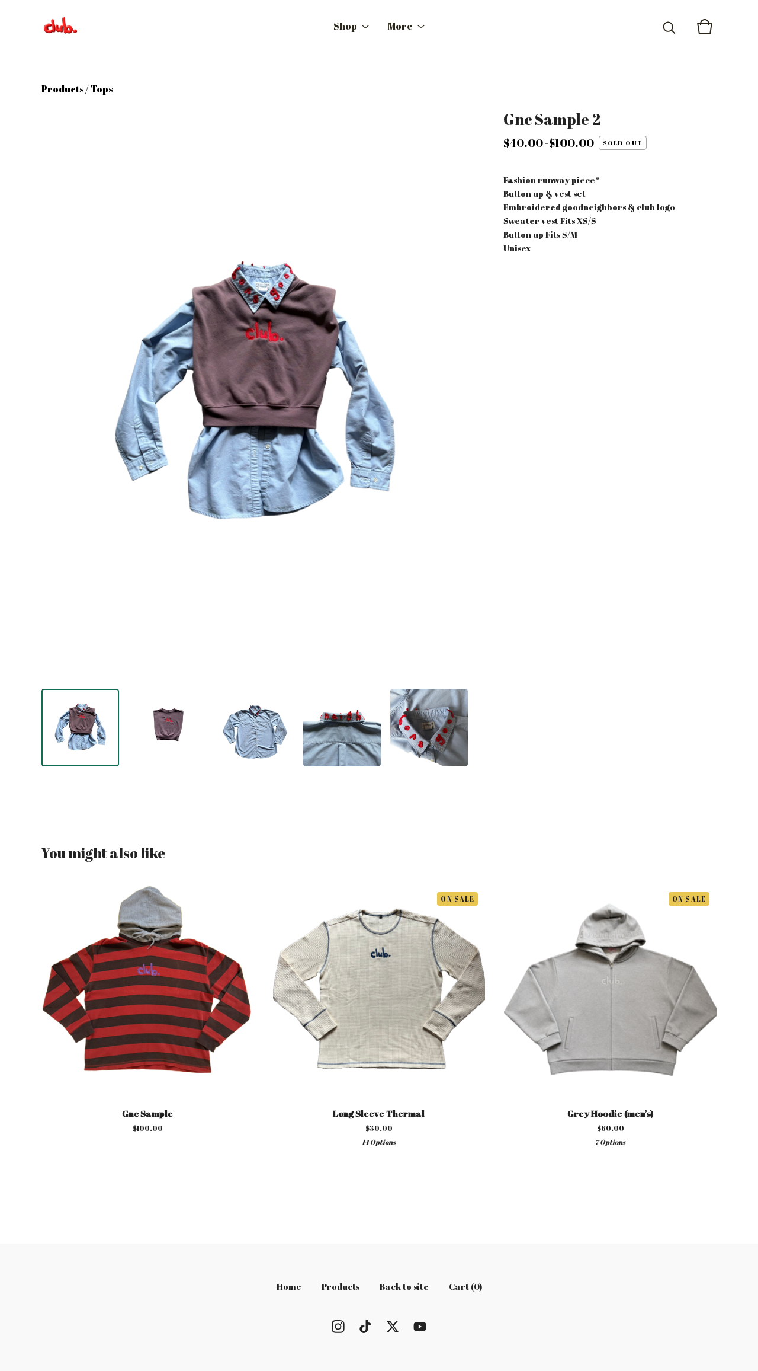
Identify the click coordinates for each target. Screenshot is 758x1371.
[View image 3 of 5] (254, 727)
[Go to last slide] (58, 395)
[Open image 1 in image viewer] (254, 394)
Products (62, 88)
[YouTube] (420, 1326)
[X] (393, 1326)
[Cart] (705, 27)
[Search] (669, 27)
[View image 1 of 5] (80, 727)
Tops (102, 88)
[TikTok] (365, 1326)
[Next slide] (451, 395)
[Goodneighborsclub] (60, 26)
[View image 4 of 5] (342, 727)
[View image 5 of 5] (429, 727)
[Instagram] (338, 1326)
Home (289, 1286)
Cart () (465, 1286)
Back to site (404, 1286)
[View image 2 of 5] (167, 727)
